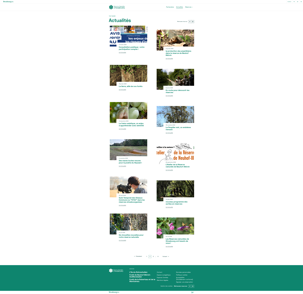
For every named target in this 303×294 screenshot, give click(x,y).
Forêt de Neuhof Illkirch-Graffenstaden (140, 276)
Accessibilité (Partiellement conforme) (184, 278)
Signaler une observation (184, 282)
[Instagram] (192, 21)
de (297, 1)
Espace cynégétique (163, 275)
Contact (289, 1)
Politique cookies (181, 275)
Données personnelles (183, 272)
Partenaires (170, 7)
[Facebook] (189, 21)
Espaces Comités (162, 277)
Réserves (188, 7)
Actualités (179, 7)
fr (294, 1)
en (301, 1)
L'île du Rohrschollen (138, 272)
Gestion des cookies (166, 286)
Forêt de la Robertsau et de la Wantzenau (142, 280)
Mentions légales (162, 280)
